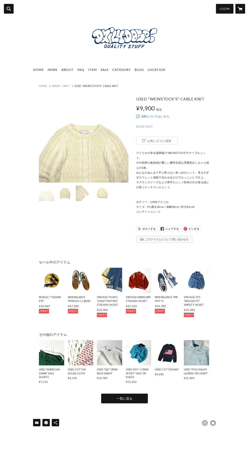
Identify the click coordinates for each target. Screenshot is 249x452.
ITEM (92, 69)
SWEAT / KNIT (61, 86)
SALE (105, 69)
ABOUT (67, 69)
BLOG (139, 69)
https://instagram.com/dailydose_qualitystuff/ (205, 423)
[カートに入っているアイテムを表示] (240, 9)
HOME (38, 69)
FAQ (80, 69)
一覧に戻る (124, 398)
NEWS (52, 69)
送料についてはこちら (155, 116)
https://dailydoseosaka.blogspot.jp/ (213, 423)
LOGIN (225, 8)
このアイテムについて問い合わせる (167, 239)
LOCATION (156, 69)
